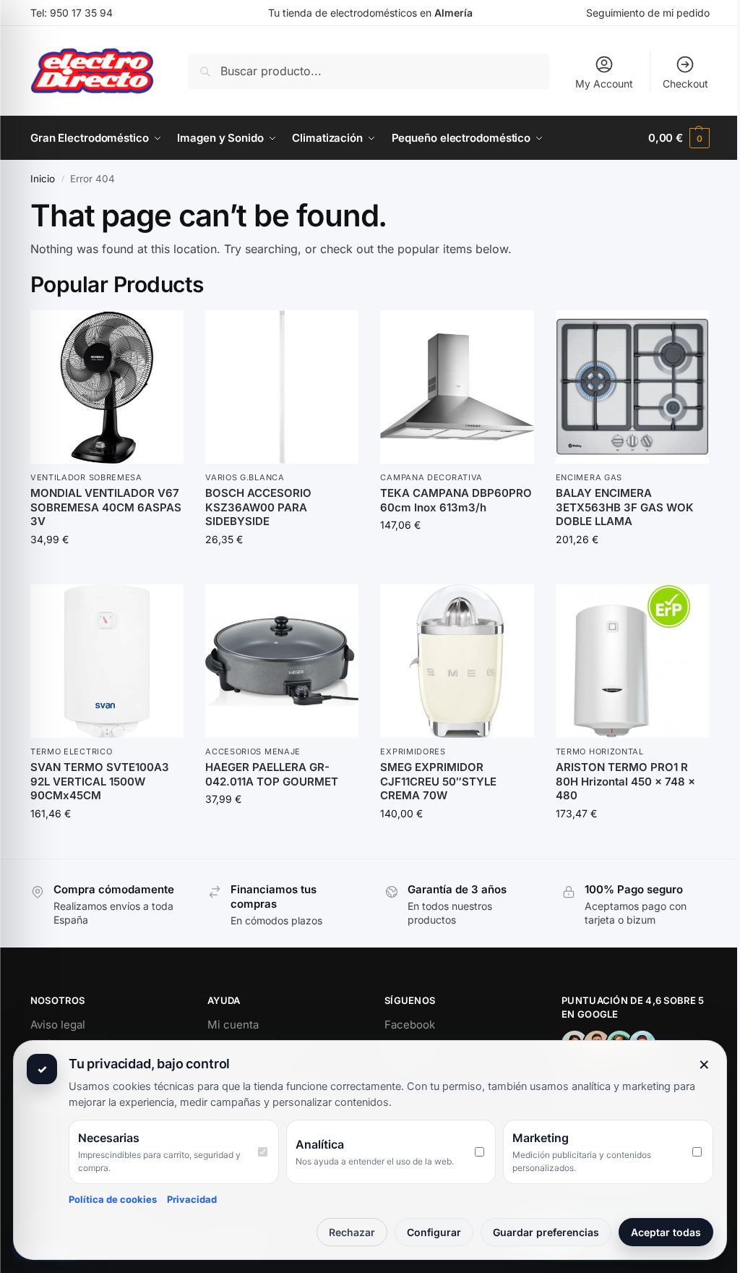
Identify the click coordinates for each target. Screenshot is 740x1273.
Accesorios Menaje (253, 751)
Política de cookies (113, 1199)
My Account (604, 83)
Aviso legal (57, 1024)
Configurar (434, 1232)
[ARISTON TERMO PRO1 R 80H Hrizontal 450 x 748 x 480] (632, 661)
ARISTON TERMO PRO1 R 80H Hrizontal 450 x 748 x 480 (625, 781)
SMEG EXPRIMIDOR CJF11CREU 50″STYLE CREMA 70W (438, 781)
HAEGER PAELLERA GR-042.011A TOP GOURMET (271, 774)
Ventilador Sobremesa (86, 477)
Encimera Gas (589, 477)
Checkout (685, 83)
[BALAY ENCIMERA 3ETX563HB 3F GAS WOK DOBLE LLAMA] (632, 387)
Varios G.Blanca (245, 477)
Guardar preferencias (546, 1232)
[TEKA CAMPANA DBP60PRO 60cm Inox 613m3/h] (456, 387)
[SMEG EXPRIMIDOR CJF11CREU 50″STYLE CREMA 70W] (456, 661)
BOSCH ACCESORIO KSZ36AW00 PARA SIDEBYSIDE (258, 507)
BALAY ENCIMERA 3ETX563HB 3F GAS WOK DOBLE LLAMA (625, 507)
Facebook (409, 1024)
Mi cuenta (233, 1024)
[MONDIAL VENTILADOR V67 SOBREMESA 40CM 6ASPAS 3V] (107, 387)
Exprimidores (412, 751)
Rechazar (352, 1232)
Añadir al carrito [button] (106, 569)
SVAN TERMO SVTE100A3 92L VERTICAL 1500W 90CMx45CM (99, 781)
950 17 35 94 (81, 13)
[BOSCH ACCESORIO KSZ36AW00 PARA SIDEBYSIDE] (281, 387)
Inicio (42, 178)
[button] (679, 138)
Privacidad (192, 1199)
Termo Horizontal (600, 751)
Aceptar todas (666, 1232)
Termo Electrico (71, 751)
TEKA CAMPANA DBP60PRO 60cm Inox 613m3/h (456, 500)
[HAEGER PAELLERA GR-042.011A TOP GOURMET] (281, 661)
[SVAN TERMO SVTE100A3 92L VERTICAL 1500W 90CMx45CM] (107, 661)
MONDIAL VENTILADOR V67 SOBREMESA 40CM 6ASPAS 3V (105, 507)
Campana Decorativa (431, 477)
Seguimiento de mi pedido (648, 13)
